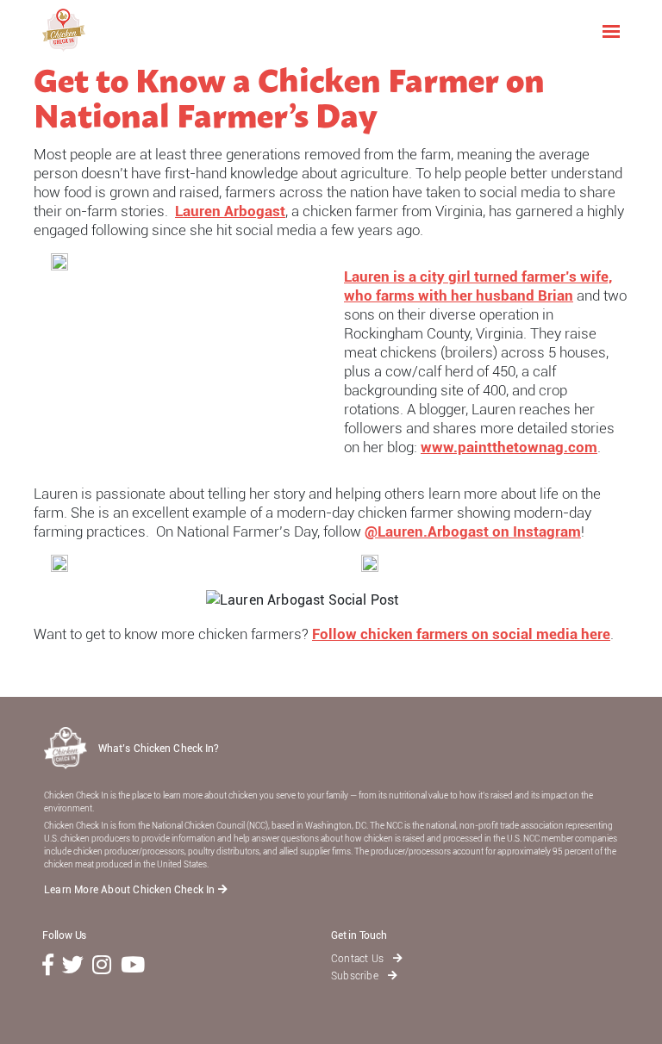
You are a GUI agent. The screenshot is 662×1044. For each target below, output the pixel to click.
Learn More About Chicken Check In (131, 890)
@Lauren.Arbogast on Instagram (473, 531)
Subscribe (356, 976)
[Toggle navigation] (611, 30)
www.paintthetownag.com (509, 447)
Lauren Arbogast (230, 211)
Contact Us (358, 959)
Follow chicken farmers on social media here (461, 634)
